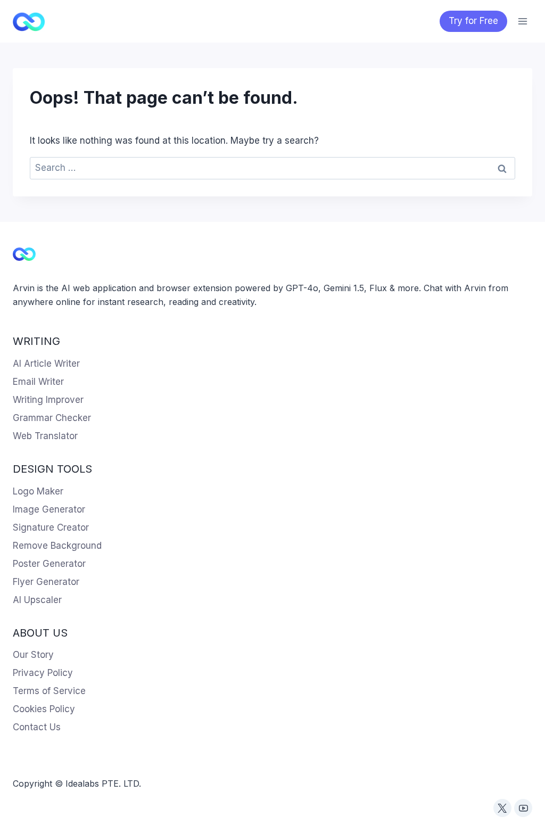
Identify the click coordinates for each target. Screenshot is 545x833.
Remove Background (57, 545)
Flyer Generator (46, 581)
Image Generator (49, 509)
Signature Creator (51, 527)
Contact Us (37, 727)
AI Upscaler (37, 600)
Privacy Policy (43, 672)
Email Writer (38, 381)
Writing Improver (48, 399)
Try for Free (473, 20)
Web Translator (45, 436)
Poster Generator (49, 563)
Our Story (33, 654)
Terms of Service (49, 691)
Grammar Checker (52, 418)
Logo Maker (38, 491)
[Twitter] (502, 808)
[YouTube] (523, 808)
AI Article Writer (46, 363)
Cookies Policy (44, 709)
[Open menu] (522, 21)
